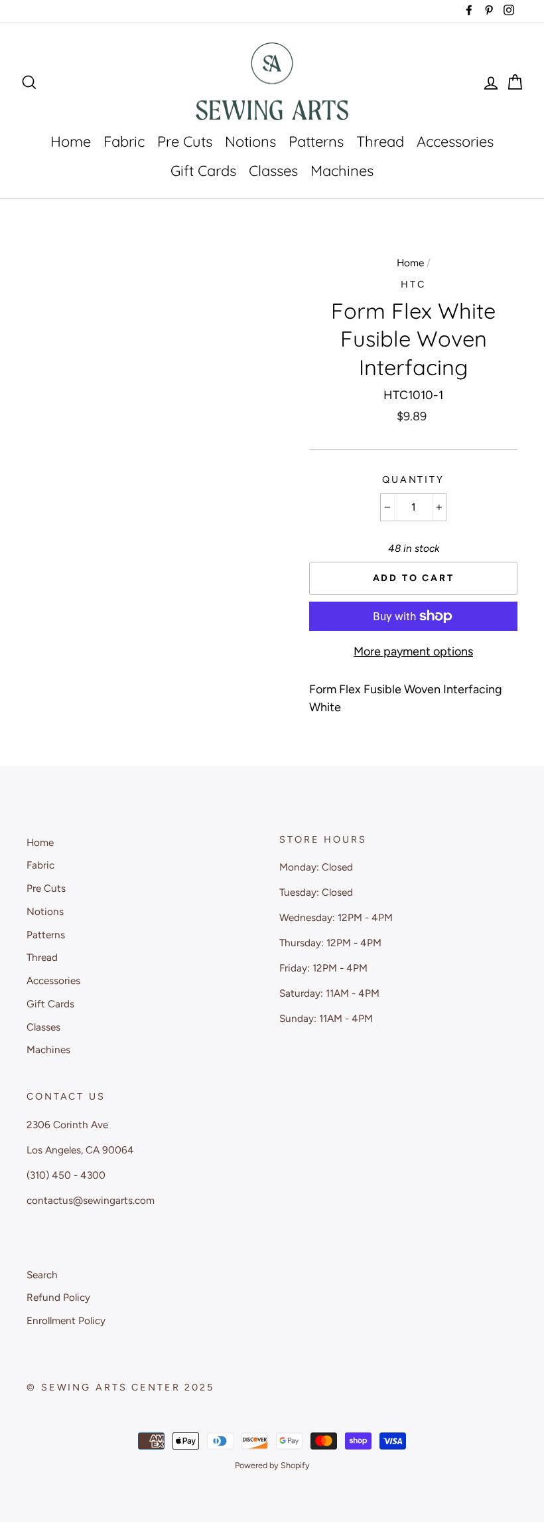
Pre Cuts (184, 141)
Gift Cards (203, 170)
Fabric (124, 141)
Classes (273, 170)
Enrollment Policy (66, 1320)
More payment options (413, 651)
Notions (250, 141)
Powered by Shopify (272, 1465)
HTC (413, 284)
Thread (380, 141)
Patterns (316, 141)
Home (70, 141)
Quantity (413, 479)
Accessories (455, 141)
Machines (342, 170)
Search (42, 1274)
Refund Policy (58, 1297)
